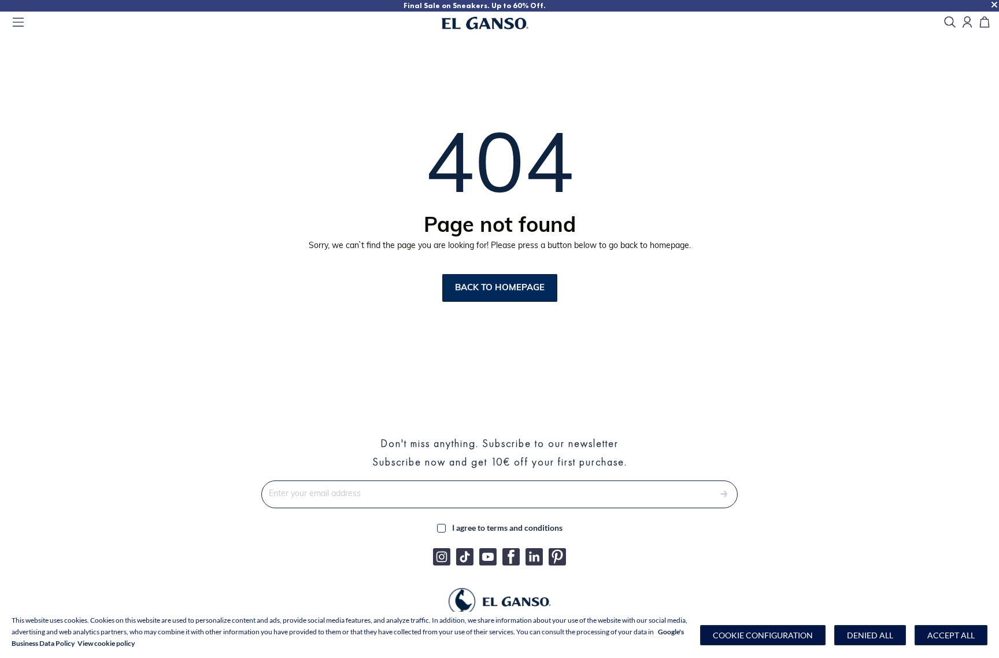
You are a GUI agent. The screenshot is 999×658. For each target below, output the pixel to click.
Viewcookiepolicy (106, 643)
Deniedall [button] (870, 635)
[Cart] (984, 22)
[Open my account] (967, 22)
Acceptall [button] (951, 635)
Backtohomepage (500, 287)
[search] (950, 22)
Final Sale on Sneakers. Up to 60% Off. (475, 5)
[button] (763, 635)
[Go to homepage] (499, 23)
